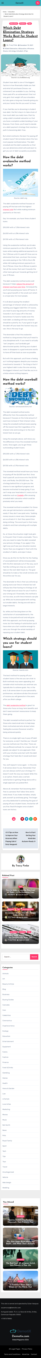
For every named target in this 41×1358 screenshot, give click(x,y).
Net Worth (6, 1125)
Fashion (5, 1057)
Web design (6, 1182)
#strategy (12, 51)
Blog (4, 989)
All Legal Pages (14, 1349)
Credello (20, 495)
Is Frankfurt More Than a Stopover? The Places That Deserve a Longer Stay (20, 1287)
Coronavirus (7, 1021)
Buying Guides (8, 1000)
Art (3, 979)
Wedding (5, 1188)
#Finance (30, 48)
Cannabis (6, 1005)
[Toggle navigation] (2, 3)
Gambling (6, 1073)
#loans (5, 51)
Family (4, 1052)
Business (11, 909)
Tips (29, 23)
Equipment (6, 1047)
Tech (4, 1151)
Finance (23, 23)
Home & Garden (8, 1088)
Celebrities (6, 1015)
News (4, 1130)
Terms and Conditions (12, 1354)
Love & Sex (6, 1104)
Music (4, 1120)
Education (13, 23)
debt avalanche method (15, 705)
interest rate (8, 210)
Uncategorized (27, 909)
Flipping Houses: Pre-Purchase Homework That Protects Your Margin (21, 1222)
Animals (5, 974)
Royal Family (7, 1141)
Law (4, 1094)
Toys (4, 1162)
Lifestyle (5, 1099)
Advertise (25, 1354)
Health (5, 1083)
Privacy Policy (27, 1349)
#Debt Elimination (11, 48)
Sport (4, 1146)
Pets (4, 1135)
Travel (4, 1167)
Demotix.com (20, 1336)
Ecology (5, 1031)
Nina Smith (12, 917)
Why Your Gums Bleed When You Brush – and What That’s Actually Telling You (20, 1244)
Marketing (6, 1109)
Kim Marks (11, 894)
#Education (22, 48)
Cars (4, 1010)
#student (19, 51)
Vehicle (5, 1177)
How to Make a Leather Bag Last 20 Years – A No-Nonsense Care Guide (20, 892)
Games (5, 1078)
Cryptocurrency (8, 1026)
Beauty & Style (8, 984)
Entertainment (8, 1041)
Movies (5, 1115)
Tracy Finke (13, 45)
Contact (34, 1354)
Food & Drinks (7, 1068)
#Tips (26, 51)
